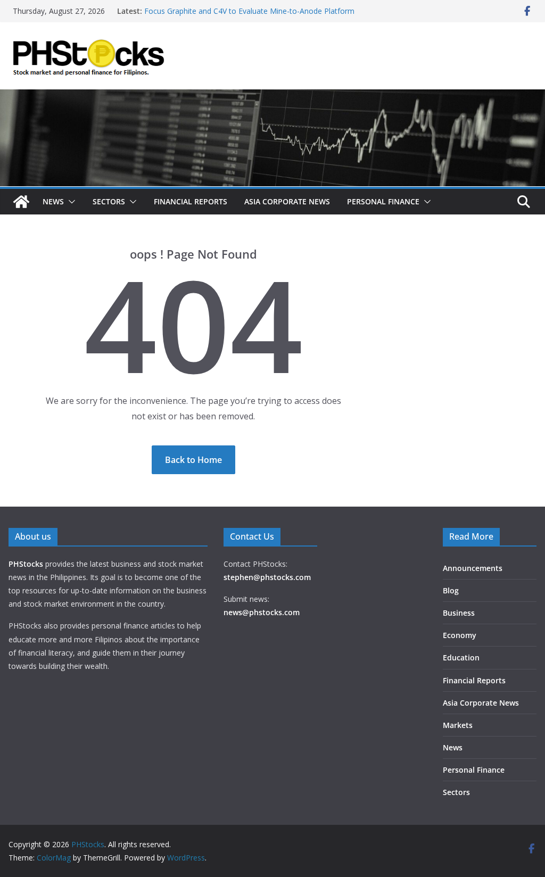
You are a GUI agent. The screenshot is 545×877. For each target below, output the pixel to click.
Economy (459, 635)
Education (461, 657)
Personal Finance (383, 201)
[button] (70, 201)
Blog (451, 590)
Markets (458, 725)
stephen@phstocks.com (267, 577)
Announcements (472, 568)
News (53, 201)
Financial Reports (190, 201)
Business (459, 613)
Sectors (109, 201)
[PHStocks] (272, 97)
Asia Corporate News (287, 201)
